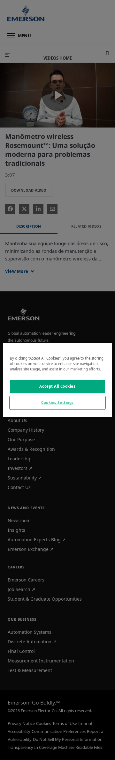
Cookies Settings (57, 402)
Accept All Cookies (57, 386)
